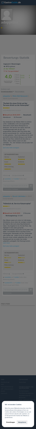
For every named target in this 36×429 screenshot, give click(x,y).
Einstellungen (10, 422)
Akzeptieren (22, 422)
